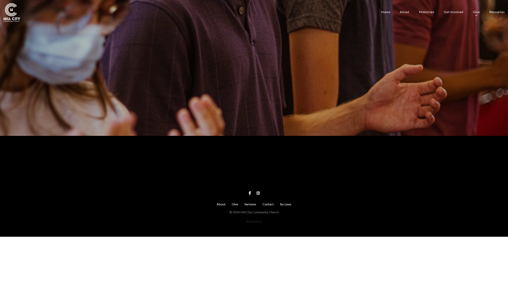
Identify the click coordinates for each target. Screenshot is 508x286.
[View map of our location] (254, 157)
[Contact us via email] (178, 157)
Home (385, 12)
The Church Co (254, 221)
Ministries (426, 12)
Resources (497, 12)
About (404, 12)
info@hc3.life (178, 180)
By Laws (285, 204)
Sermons (250, 204)
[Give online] (330, 157)
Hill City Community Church (254, 180)
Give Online (330, 180)
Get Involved (453, 12)
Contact (268, 204)
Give (476, 12)
